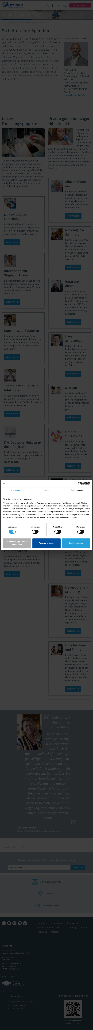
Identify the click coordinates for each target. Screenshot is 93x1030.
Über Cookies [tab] (77, 491)
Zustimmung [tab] (16, 491)
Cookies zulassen (76, 543)
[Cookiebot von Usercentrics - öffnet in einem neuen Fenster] (79, 483)
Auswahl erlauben (46, 543)
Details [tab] (47, 491)
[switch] (35, 532)
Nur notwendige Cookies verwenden (17, 543)
